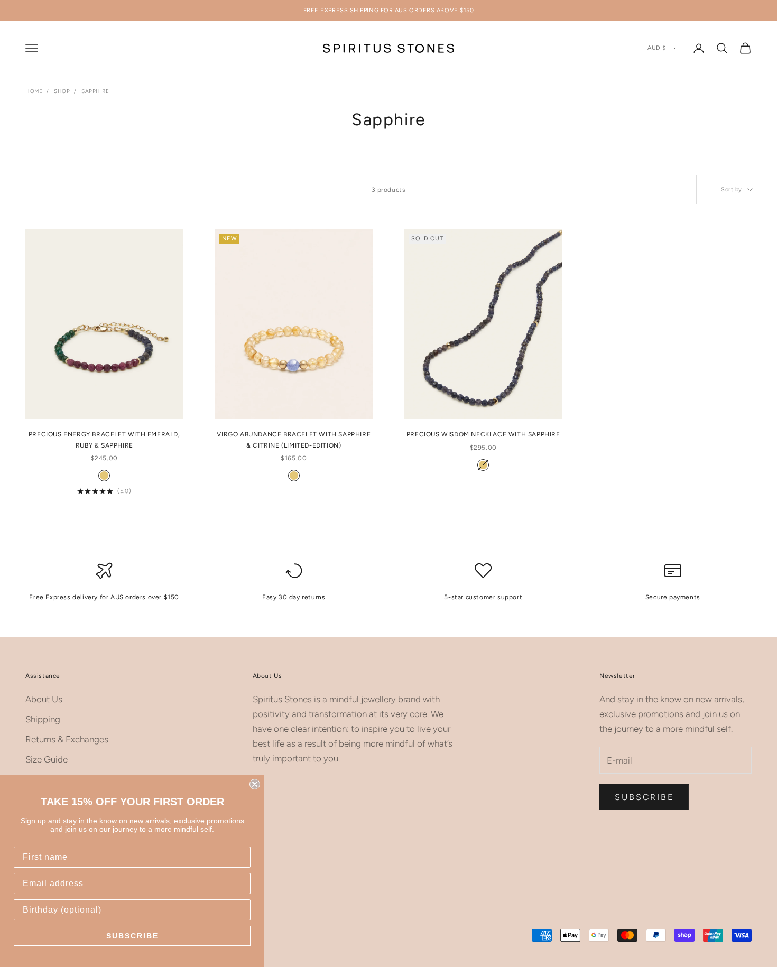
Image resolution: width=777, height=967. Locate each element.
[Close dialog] (254, 784)
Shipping (42, 719)
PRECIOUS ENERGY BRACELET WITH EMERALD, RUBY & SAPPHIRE (104, 440)
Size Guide (46, 759)
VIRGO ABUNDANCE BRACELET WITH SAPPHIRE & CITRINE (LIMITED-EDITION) (294, 440)
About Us (43, 699)
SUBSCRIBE (132, 936)
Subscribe (644, 797)
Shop (62, 91)
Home (33, 91)
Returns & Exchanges (66, 739)
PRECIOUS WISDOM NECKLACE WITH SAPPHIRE (483, 434)
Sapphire (95, 91)
